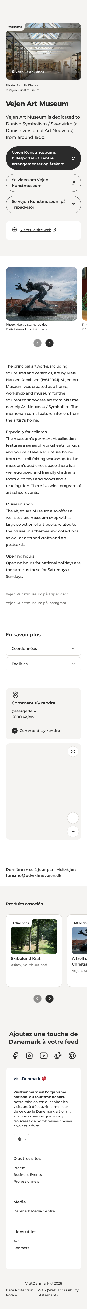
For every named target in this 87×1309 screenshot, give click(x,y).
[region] (43, 791)
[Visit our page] (29, 1055)
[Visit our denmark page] (15, 1055)
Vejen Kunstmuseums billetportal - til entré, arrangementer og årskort (38, 158)
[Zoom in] (73, 818)
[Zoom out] (73, 831)
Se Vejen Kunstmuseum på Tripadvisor (39, 204)
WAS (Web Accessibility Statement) (58, 1292)
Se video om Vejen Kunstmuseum (30, 183)
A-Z (16, 1241)
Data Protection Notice (20, 1292)
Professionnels (26, 1181)
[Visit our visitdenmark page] (43, 1055)
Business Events (28, 1174)
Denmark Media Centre (34, 1211)
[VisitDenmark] (30, 1078)
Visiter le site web (35, 230)
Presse (19, 1168)
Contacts (21, 1248)
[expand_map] (73, 751)
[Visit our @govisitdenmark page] (58, 1055)
